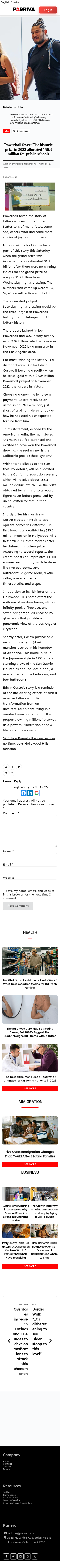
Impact (7, 1468)
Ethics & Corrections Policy (17, 1503)
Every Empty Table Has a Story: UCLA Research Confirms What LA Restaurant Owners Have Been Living (16, 1250)
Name (8, 851)
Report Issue (10, 177)
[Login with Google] (37, 793)
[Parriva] (24, 10)
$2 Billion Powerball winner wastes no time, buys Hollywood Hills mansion (29, 743)
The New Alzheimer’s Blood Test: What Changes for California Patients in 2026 (30, 1078)
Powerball (10, 336)
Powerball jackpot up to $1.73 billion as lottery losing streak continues (29, 121)
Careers (7, 1465)
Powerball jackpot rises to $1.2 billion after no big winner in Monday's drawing (31, 116)
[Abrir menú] (6, 10)
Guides (6, 1491)
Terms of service (11, 1499)
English (5, 2)
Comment (11, 813)
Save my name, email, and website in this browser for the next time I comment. (28, 894)
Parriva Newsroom (25, 163)
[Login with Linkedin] (30, 793)
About (6, 1460)
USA (6, 131)
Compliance (9, 1493)
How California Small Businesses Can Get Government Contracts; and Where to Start (44, 1250)
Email (8, 864)
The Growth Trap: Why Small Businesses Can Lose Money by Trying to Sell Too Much (44, 1211)
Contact (7, 1462)
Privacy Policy (10, 1496)
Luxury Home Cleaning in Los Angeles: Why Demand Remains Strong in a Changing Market (15, 1213)
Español (15, 2)
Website (8, 877)
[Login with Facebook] (23, 793)
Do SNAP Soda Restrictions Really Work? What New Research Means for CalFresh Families (30, 984)
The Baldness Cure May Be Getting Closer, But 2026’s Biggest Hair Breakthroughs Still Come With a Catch (30, 1032)
